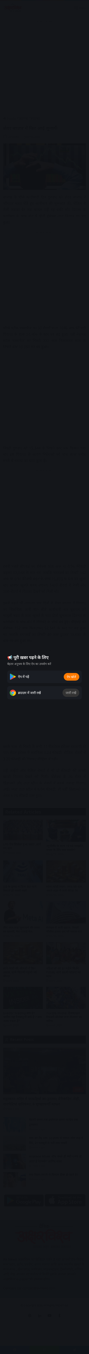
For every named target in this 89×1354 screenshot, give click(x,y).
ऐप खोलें (71, 677)
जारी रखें (71, 692)
